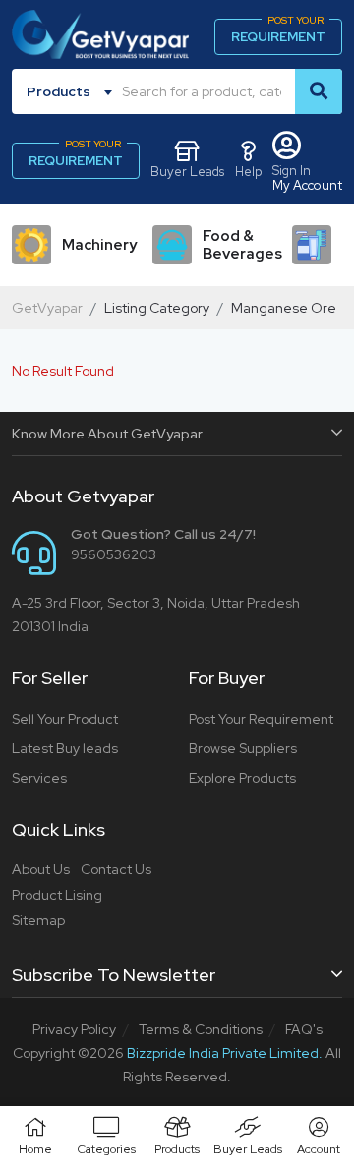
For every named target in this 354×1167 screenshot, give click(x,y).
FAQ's (304, 1029)
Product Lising (57, 895)
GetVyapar (47, 308)
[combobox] (73, 91)
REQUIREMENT (278, 32)
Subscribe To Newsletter (113, 974)
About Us (41, 869)
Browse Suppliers (243, 748)
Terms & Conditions (201, 1029)
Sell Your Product (65, 719)
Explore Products (242, 778)
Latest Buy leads (65, 748)
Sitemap (38, 920)
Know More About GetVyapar (107, 433)
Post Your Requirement (261, 719)
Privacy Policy (74, 1029)
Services (39, 778)
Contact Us (116, 869)
